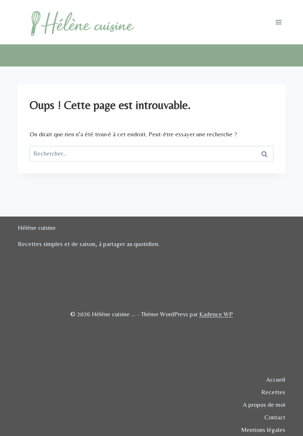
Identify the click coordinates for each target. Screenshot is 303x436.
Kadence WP (216, 314)
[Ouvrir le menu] (278, 22)
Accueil (275, 379)
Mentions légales (263, 429)
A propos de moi (264, 404)
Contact (274, 417)
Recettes (273, 392)
